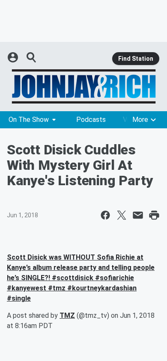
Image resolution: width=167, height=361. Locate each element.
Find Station (135, 58)
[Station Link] (83, 86)
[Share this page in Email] (138, 215)
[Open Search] (32, 57)
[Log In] (14, 57)
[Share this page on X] (122, 215)
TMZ (67, 315)
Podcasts (91, 119)
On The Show (29, 119)
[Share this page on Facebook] (105, 215)
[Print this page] (154, 215)
